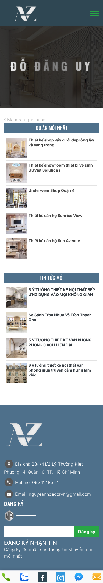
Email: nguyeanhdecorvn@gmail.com (52, 494)
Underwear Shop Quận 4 (51, 190)
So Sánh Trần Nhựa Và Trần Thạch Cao (60, 317)
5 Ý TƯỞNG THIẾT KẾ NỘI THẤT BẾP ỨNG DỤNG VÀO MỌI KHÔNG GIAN (62, 292)
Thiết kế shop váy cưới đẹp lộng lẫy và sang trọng (61, 142)
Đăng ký (86, 531)
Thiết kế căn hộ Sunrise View (55, 215)
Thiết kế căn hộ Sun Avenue (54, 240)
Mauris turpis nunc (25, 119)
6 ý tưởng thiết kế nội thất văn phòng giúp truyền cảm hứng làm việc (60, 370)
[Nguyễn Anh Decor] (24, 13)
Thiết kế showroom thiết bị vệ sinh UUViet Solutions (61, 167)
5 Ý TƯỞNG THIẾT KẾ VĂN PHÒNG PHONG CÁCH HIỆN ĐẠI (60, 342)
